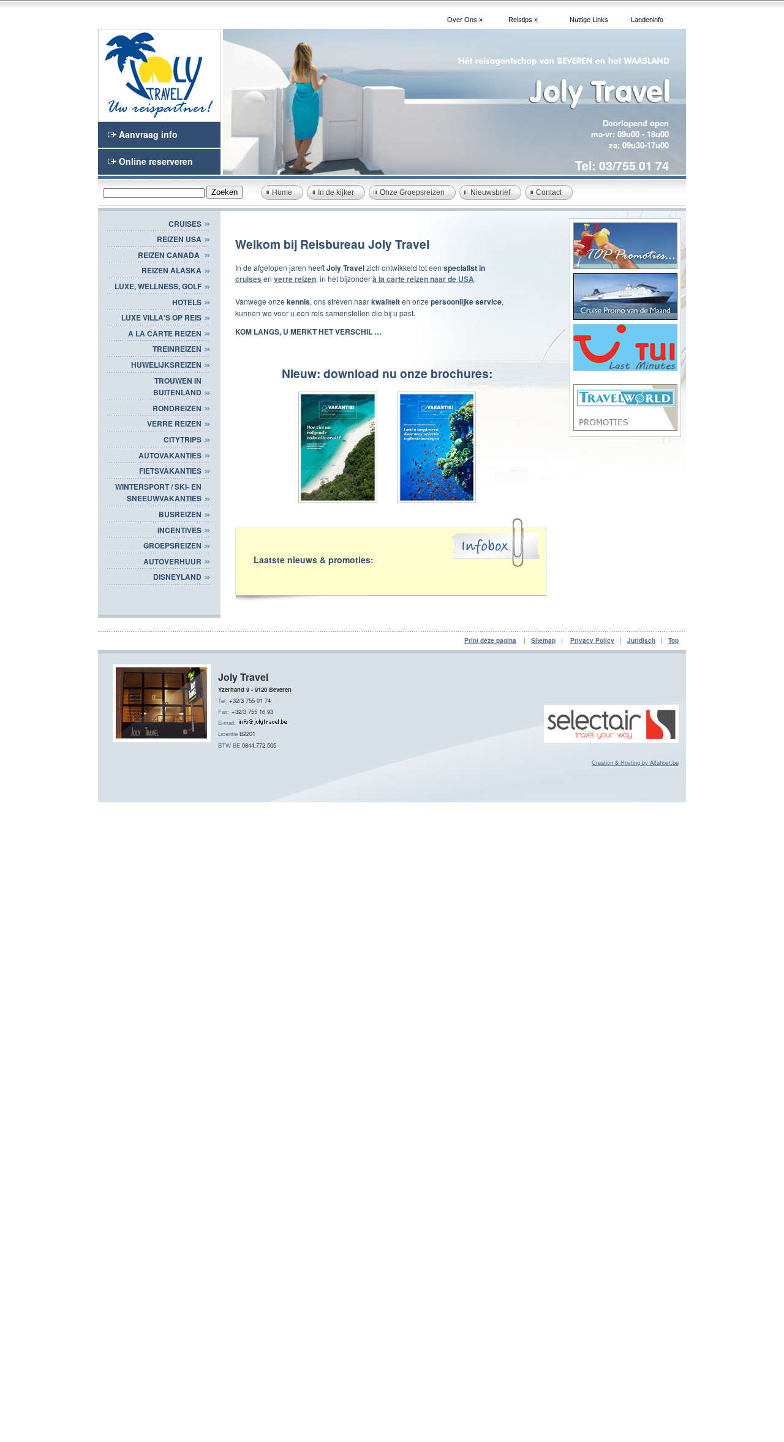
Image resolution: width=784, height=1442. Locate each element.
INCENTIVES (179, 530)
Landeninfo (647, 19)
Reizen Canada (170, 254)
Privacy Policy (592, 640)
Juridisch (641, 640)
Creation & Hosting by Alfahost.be (635, 762)
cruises (248, 278)
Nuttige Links (589, 19)
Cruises (185, 223)
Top (673, 640)
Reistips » (523, 19)
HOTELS (187, 302)
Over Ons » (465, 19)
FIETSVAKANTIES (170, 470)
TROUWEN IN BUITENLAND (177, 386)
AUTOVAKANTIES (170, 455)
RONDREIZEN (177, 408)
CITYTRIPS (183, 439)
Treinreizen (177, 348)
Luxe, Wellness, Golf (158, 286)
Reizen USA (179, 239)
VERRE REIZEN (174, 423)
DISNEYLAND (177, 576)
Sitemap (543, 640)
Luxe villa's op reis (161, 317)
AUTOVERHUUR (172, 561)
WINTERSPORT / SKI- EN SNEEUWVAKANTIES (158, 492)
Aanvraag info (148, 134)
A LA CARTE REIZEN (165, 333)
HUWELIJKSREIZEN (166, 364)
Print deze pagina (490, 640)
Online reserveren (156, 161)
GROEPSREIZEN (172, 545)
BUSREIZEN (180, 514)
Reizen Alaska (171, 270)
